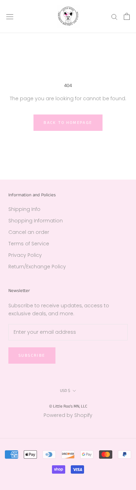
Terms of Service (28, 243)
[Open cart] (127, 16)
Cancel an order (28, 232)
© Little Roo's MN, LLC (68, 406)
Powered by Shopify (68, 415)
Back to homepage (68, 123)
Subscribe (31, 355)
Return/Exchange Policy (37, 266)
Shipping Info (24, 209)
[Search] (114, 16)
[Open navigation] (9, 16)
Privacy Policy (25, 255)
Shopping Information (35, 220)
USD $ (65, 391)
